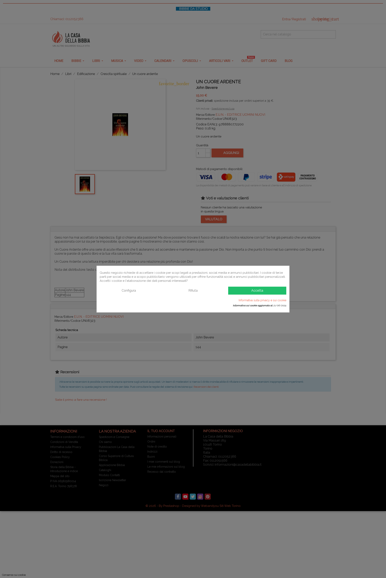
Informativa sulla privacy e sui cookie (262, 300)
